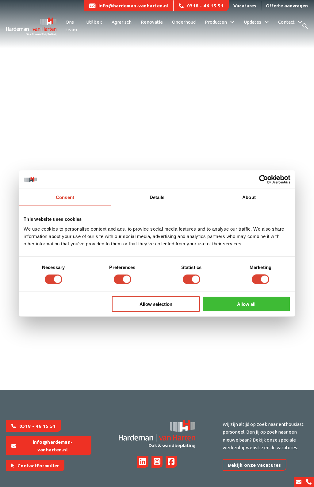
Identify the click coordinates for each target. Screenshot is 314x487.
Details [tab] (157, 197)
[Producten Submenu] (232, 23)
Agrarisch (122, 22)
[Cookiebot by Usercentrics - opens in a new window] (263, 179)
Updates (252, 22)
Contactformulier (38, 465)
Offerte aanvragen (287, 5)
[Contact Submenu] (300, 23)
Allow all (246, 303)
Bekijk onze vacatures (254, 465)
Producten (216, 22)
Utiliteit (94, 22)
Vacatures (244, 5)
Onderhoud (184, 22)
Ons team (71, 26)
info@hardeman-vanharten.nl (133, 5)
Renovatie (152, 22)
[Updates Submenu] (266, 23)
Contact (286, 22)
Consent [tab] (65, 197)
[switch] (122, 279)
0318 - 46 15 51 (205, 5)
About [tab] (249, 197)
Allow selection (156, 303)
